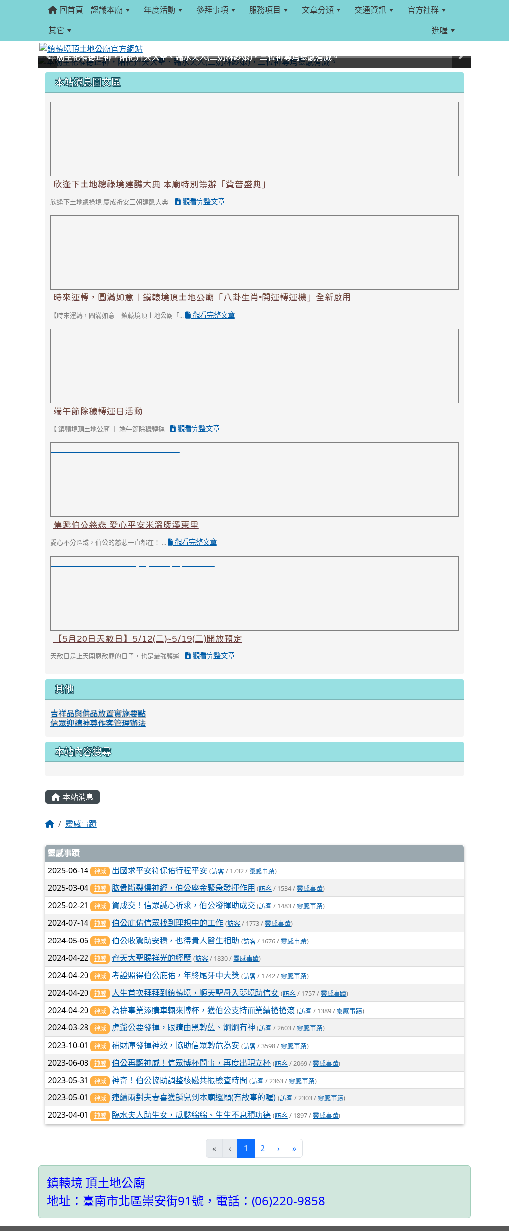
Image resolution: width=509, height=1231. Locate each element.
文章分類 (318, 9)
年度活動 (159, 9)
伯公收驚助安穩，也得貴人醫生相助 (175, 940)
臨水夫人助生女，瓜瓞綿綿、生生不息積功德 (191, 1114)
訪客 (217, 871)
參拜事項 (212, 9)
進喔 (440, 30)
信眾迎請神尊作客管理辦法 (98, 723)
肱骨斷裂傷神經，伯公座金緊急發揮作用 (183, 887)
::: (87, 30)
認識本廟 (107, 9)
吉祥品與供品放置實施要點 (98, 713)
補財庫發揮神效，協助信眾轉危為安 (175, 1045)
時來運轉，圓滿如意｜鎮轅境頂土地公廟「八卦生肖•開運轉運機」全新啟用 (202, 297)
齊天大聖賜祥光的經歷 (151, 957)
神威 (100, 871)
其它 (56, 30)
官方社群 (423, 9)
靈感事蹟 (81, 823)
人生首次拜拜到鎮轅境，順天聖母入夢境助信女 (195, 992)
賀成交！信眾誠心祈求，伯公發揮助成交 (183, 905)
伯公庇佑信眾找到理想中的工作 (167, 922)
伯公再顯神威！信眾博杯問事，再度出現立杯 (191, 1062)
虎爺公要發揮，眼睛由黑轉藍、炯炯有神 (183, 1027)
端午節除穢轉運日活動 (98, 411)
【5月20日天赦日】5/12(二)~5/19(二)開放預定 (147, 638)
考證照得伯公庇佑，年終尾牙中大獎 (175, 975)
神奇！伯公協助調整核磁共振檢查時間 (179, 1080)
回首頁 (70, 9)
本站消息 (77, 797)
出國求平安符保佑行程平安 (159, 870)
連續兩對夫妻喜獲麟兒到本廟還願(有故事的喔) (194, 1097)
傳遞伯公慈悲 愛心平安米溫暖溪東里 (126, 524)
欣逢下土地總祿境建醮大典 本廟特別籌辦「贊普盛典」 (161, 184)
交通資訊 (370, 9)
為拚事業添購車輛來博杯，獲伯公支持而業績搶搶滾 (203, 1010)
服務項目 (265, 9)
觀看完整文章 (203, 202)
